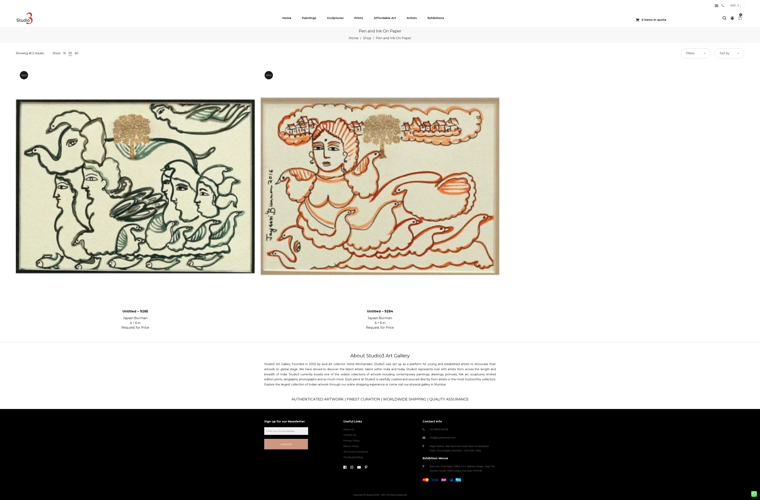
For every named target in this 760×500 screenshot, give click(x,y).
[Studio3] (24, 18)
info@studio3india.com (442, 437)
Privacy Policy (351, 440)
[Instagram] (351, 467)
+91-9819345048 (438, 429)
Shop (367, 38)
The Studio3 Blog (353, 457)
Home (353, 38)
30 (70, 53)
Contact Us (349, 434)
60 (76, 53)
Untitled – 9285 (135, 311)
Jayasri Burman (135, 318)
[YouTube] (359, 467)
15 (64, 53)
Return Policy (351, 446)
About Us (348, 429)
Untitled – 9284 (380, 311)
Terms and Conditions (355, 451)
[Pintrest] (366, 467)
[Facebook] (344, 467)
